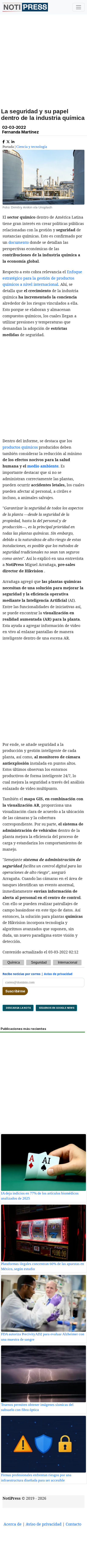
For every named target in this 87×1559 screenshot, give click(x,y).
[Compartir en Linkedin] (12, 141)
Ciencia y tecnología (31, 147)
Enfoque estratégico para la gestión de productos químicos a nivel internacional (42, 278)
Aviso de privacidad (58, 974)
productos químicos (20, 447)
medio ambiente (42, 466)
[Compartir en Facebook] (4, 141)
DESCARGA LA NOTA (18, 1007)
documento (18, 242)
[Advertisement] (43, 66)
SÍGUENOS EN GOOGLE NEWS (56, 1007)
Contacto (73, 1524)
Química (13, 962)
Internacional (67, 962)
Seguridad (39, 962)
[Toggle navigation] (78, 7)
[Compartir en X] (8, 141)
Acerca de (13, 1524)
